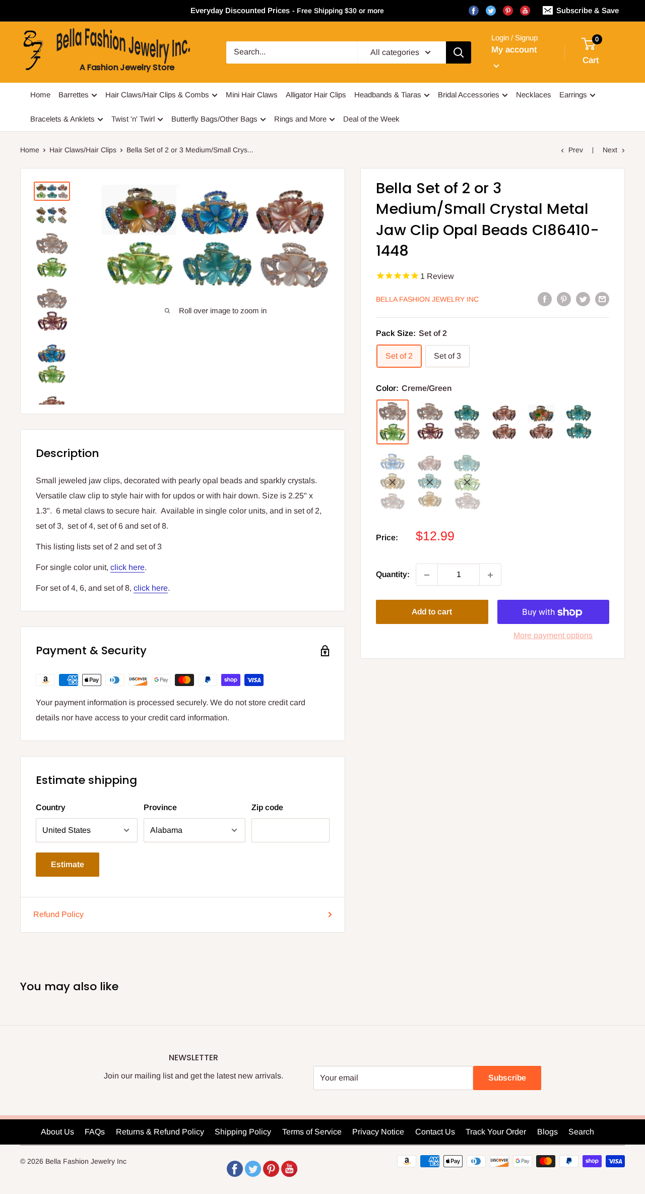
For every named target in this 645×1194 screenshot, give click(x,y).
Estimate (67, 864)
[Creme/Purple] (430, 422)
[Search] (458, 52)
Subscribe (507, 1077)
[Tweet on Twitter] (583, 298)
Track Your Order (496, 1131)
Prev (575, 150)
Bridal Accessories (468, 94)
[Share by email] (602, 298)
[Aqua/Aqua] (579, 422)
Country (51, 807)
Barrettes (73, 94)
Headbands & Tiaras (387, 94)
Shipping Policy (243, 1131)
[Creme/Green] (392, 422)
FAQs (95, 1131)
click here (127, 567)
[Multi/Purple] (542, 422)
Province (160, 807)
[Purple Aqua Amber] (430, 481)
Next (610, 150)
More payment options (553, 636)
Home (40, 94)
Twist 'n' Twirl (133, 119)
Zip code (267, 807)
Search (581, 1131)
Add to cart (432, 612)
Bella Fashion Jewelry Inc (427, 300)
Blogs (547, 1131)
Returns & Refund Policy (160, 1131)
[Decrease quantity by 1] (426, 575)
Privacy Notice (378, 1131)
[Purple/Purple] (504, 422)
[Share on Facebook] (545, 298)
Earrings (573, 94)
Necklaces (533, 94)
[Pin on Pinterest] (564, 298)
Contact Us (435, 1131)
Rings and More (300, 119)
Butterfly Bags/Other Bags (214, 119)
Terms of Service (312, 1131)
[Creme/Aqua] (467, 422)
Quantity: (393, 575)
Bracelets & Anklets (62, 119)
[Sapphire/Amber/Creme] (392, 482)
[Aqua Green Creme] (467, 482)
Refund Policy (58, 914)
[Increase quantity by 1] (490, 575)
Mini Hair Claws (252, 94)
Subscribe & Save (587, 10)
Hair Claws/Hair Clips (82, 150)
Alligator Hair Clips (316, 94)
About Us (57, 1131)
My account (514, 49)
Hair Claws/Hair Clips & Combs (157, 94)
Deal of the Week (371, 119)
